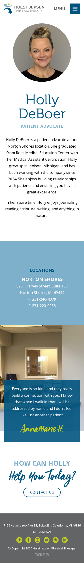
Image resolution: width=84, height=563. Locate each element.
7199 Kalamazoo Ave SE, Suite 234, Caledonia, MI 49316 (42, 525)
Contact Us (42, 492)
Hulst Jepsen (24, 9)
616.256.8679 (42, 532)
